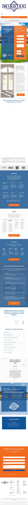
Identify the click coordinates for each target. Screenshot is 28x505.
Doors (18, 482)
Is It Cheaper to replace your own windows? (10, 347)
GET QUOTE (14, 467)
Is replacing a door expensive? (8, 352)
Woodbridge (17, 90)
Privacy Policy (19, 490)
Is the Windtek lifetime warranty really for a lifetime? (11, 337)
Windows (18, 481)
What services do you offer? (7, 332)
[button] (14, 17)
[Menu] (2, 14)
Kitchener (21, 90)
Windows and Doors (19, 488)
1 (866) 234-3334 (12, 492)
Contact (18, 485)
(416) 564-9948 (12, 482)
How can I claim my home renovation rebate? (10, 342)
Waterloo (24, 90)
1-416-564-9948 (13, 419)
